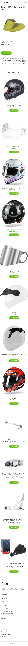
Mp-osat (3, 616)
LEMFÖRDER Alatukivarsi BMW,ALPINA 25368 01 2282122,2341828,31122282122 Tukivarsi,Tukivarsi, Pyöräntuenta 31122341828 (14, 521)
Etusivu (2, 11)
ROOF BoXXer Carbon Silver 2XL (14, 229)
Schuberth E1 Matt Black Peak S (14, 312)
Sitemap (3, 636)
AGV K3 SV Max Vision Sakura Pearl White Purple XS (14, 188)
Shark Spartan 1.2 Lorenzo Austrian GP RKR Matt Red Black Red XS (14, 397)
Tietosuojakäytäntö (5, 634)
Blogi (2, 627)
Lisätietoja (6, 53)
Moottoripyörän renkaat (6, 611)
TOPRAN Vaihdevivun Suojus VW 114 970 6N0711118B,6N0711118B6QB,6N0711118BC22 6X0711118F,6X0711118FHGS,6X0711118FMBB (14, 565)
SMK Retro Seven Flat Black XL (14, 105)
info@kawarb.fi (4, 601)
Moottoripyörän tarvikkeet (7, 613)
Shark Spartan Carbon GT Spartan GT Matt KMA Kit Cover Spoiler (14, 355)
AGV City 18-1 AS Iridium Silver (14, 271)
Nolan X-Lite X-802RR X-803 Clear (14, 146)
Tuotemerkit (3, 618)
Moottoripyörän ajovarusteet (13, 41)
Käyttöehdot (4, 631)
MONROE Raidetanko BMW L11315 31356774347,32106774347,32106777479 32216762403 (14, 440)
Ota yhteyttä (4, 629)
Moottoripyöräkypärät (6, 42)
